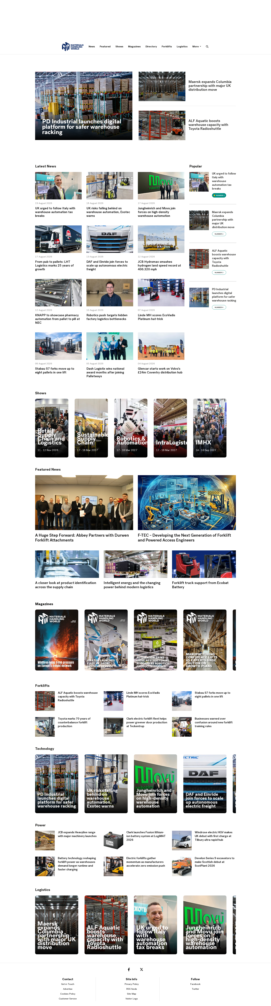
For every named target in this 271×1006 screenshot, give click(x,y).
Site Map (131, 994)
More (195, 46)
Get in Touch (67, 984)
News (92, 46)
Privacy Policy (132, 984)
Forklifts (167, 46)
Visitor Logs (131, 999)
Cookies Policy (67, 994)
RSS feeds (131, 989)
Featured (105, 46)
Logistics (182, 46)
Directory (151, 46)
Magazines (134, 46)
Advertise (67, 989)
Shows (119, 46)
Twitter (195, 989)
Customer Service (68, 999)
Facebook (195, 984)
